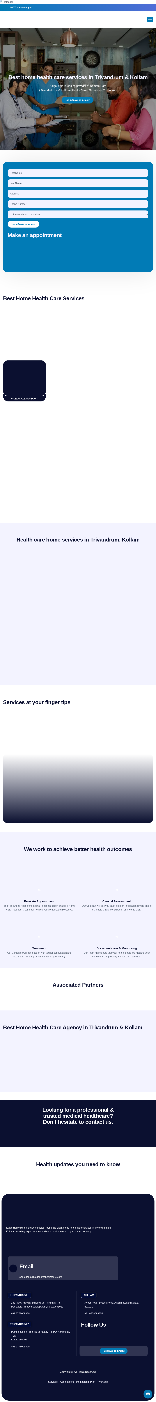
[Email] (13, 1268)
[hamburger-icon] (150, 19)
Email (26, 1266)
